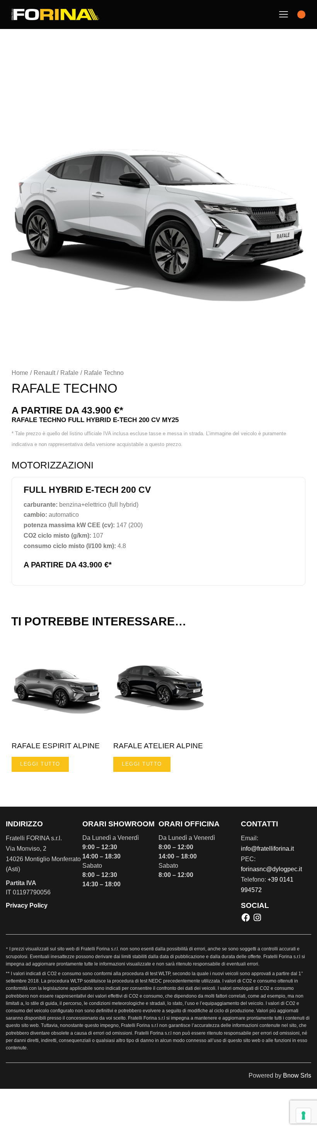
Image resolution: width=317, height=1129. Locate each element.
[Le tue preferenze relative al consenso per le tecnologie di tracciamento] (303, 1115)
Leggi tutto (40, 764)
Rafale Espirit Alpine (56, 746)
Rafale (69, 373)
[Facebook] (246, 918)
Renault (44, 373)
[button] (283, 14)
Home (20, 373)
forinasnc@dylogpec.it (271, 869)
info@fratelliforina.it (267, 848)
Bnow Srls (297, 1075)
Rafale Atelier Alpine (158, 746)
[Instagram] (257, 918)
